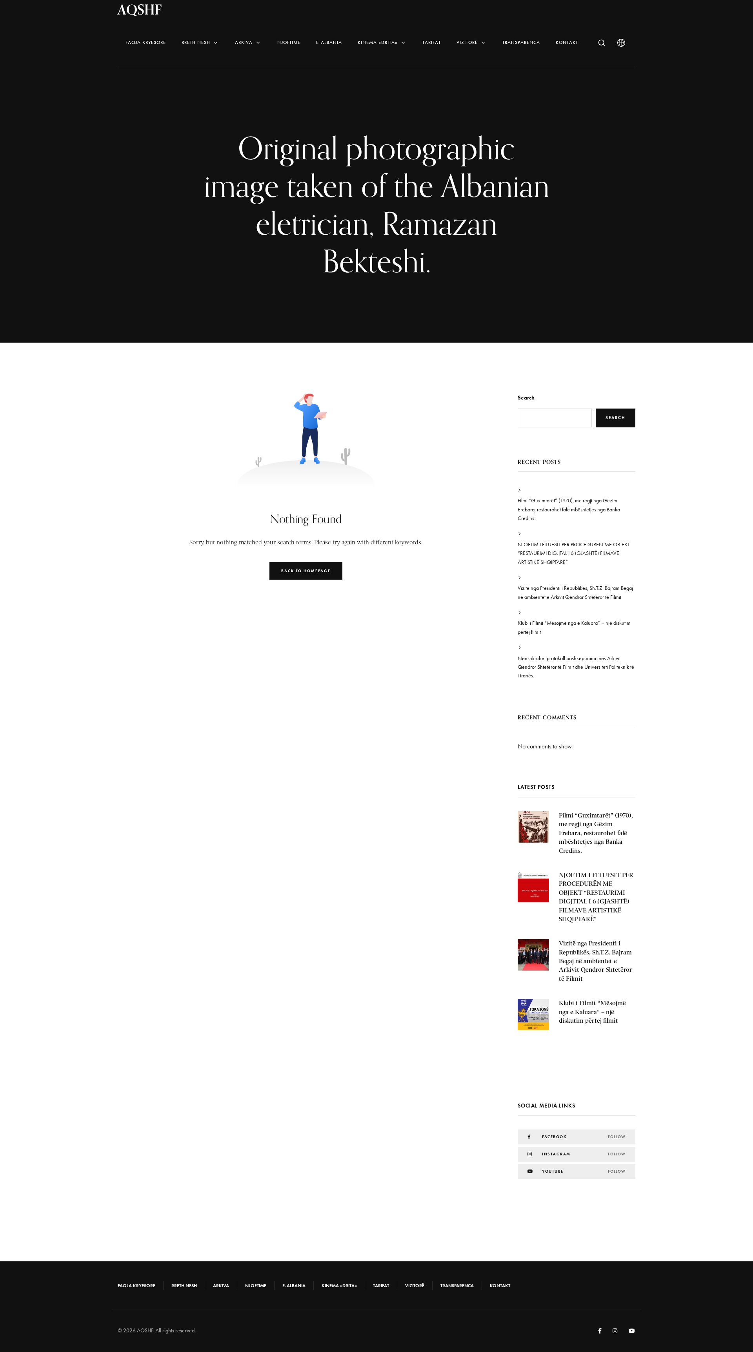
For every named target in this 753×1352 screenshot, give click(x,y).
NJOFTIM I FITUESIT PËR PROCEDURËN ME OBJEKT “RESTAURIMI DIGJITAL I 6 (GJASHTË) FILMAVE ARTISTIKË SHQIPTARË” (574, 553)
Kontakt (567, 42)
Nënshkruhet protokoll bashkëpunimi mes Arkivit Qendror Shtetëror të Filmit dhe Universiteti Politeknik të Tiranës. (576, 667)
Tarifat (431, 42)
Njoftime (288, 42)
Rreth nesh (196, 42)
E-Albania (329, 42)
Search (526, 397)
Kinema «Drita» (378, 42)
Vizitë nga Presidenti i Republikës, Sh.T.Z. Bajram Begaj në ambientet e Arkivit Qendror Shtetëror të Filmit (575, 592)
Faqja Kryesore (146, 42)
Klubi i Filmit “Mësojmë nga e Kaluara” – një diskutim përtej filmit (574, 627)
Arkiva (244, 42)
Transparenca (521, 42)
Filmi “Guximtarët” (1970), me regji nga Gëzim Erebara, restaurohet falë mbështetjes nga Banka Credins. (569, 509)
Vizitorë (467, 42)
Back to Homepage (306, 570)
